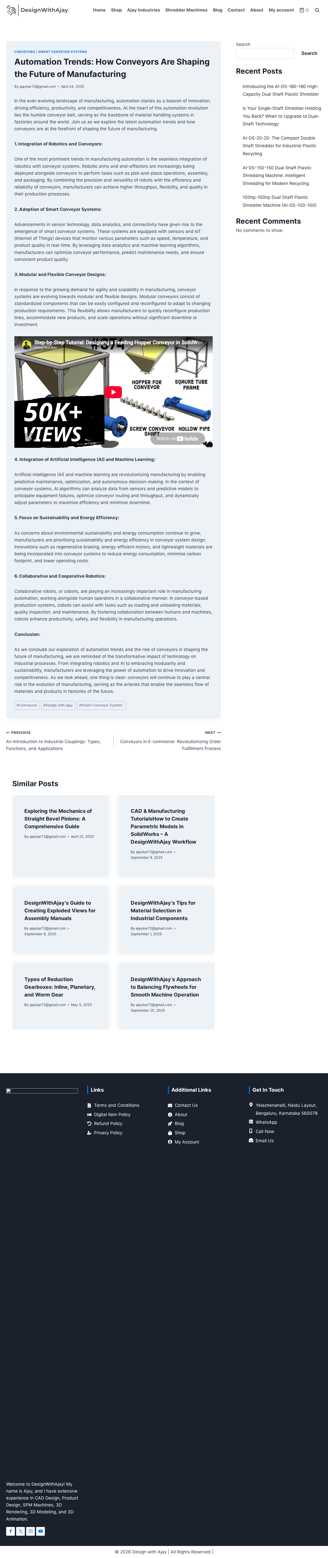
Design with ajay (58, 705)
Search (243, 44)
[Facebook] (10, 1531)
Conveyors (24, 52)
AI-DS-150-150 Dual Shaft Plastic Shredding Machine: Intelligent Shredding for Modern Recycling (277, 175)
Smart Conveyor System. (101, 705)
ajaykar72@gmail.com (37, 86)
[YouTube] (40, 1531)
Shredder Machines (186, 10)
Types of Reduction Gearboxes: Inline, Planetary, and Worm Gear (59, 987)
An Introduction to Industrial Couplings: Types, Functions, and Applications (53, 741)
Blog (217, 10)
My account (281, 10)
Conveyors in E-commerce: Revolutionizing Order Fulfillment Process (170, 741)
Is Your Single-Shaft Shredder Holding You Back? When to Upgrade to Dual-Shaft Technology (282, 116)
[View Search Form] (317, 10)
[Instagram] (30, 1531)
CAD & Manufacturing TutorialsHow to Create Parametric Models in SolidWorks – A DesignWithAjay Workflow (163, 826)
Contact (236, 10)
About (256, 10)
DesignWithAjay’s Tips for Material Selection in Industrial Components (163, 910)
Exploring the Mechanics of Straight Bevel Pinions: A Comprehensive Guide (58, 819)
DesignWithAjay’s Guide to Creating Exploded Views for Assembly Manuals (60, 910)
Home (99, 10)
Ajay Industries (143, 10)
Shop (116, 10)
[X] (20, 1531)
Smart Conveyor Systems (62, 52)
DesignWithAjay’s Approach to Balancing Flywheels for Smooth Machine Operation (166, 987)
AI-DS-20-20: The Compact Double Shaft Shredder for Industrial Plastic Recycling (279, 145)
